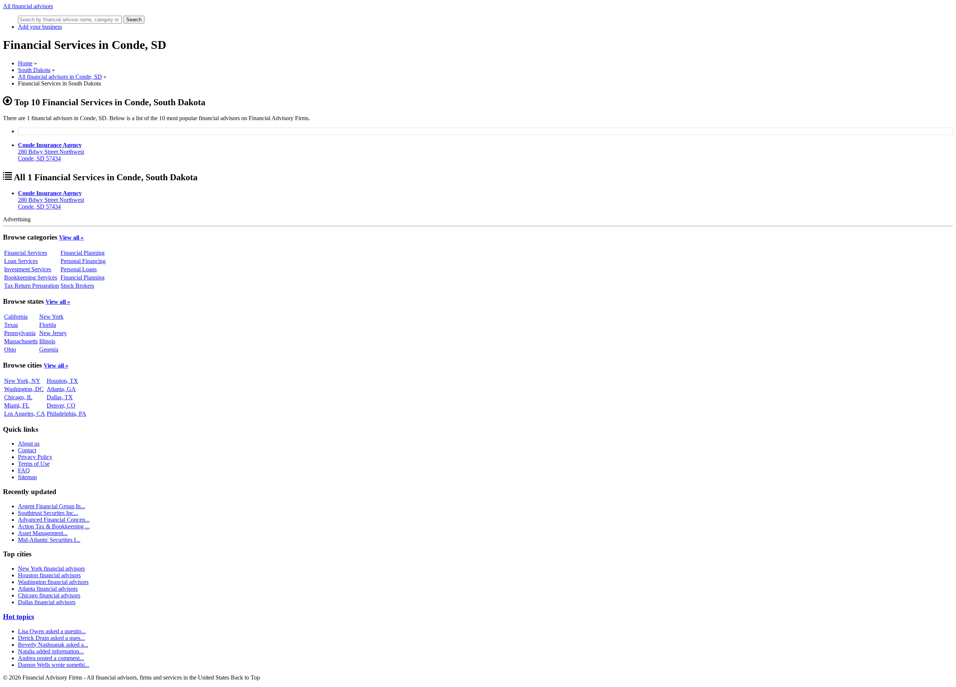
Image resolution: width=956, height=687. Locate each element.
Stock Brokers (77, 285)
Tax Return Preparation (31, 285)
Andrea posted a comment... (51, 658)
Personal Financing (83, 261)
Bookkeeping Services (30, 277)
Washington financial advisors (53, 582)
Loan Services (21, 261)
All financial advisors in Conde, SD (60, 77)
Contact (27, 450)
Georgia (48, 349)
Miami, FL (17, 405)
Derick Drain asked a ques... (51, 638)
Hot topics (18, 617)
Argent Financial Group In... (51, 506)
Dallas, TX (60, 397)
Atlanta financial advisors (48, 588)
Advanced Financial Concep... (54, 519)
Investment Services (27, 269)
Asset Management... (43, 533)
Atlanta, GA (61, 389)
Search (134, 19)
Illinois (47, 341)
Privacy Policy (35, 457)
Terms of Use (34, 463)
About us (29, 443)
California (16, 316)
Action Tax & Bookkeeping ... (54, 526)
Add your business (40, 27)
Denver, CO (61, 405)
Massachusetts (21, 341)
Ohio (10, 349)
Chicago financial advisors (49, 595)
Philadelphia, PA (66, 413)
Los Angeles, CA (24, 413)
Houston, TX (62, 381)
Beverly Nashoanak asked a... (53, 644)
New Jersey (53, 333)
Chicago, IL (18, 397)
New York (51, 316)
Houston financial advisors (49, 575)
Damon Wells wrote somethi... (53, 665)
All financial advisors (28, 6)
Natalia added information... (51, 651)
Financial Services (25, 253)
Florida (47, 325)
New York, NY (22, 381)
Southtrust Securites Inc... (48, 513)
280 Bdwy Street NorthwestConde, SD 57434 (51, 152)
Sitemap (27, 477)
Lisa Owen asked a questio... (52, 631)
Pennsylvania (19, 333)
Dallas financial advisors (46, 602)
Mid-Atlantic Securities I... (49, 540)
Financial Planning (82, 253)
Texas (11, 325)
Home (25, 63)
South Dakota (34, 70)
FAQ (24, 470)
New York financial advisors (51, 568)
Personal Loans (78, 269)
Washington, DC (24, 389)
